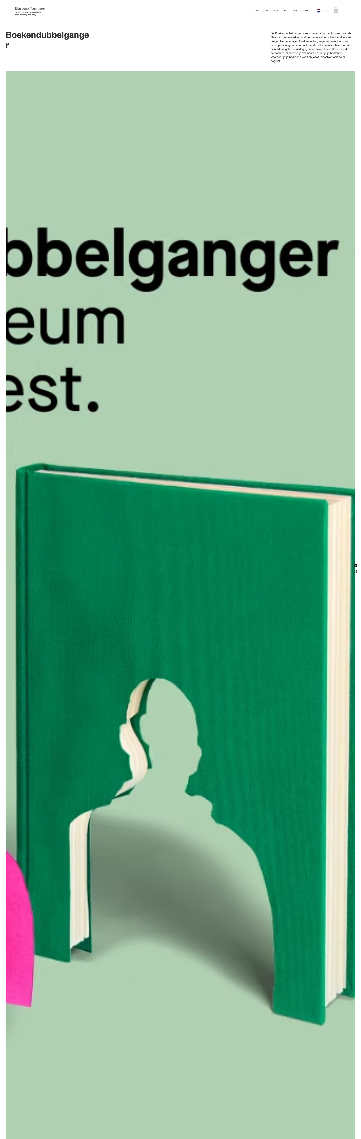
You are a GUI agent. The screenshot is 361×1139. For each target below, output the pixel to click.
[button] (336, 10)
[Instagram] (355, 571)
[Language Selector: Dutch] (320, 10)
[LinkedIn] (355, 565)
